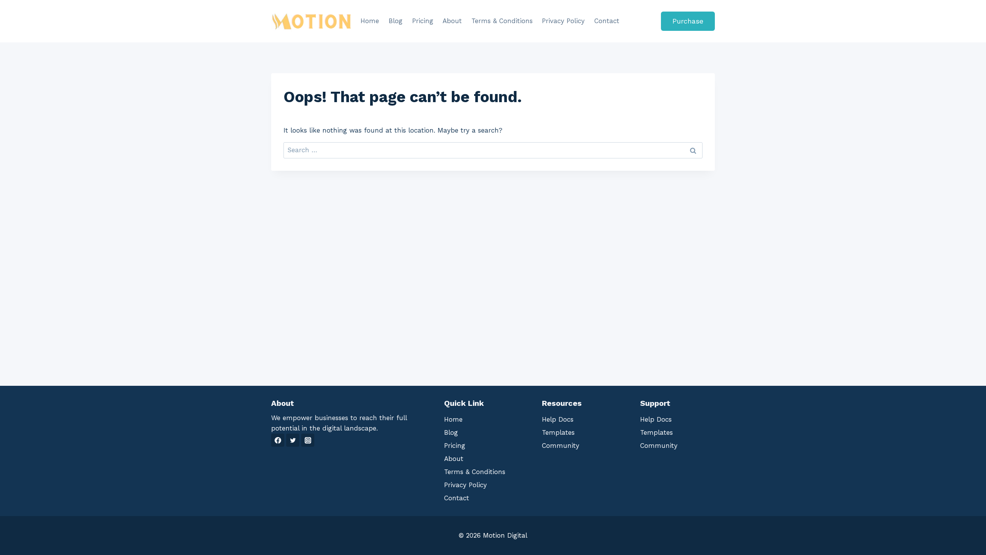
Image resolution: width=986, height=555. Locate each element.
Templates (558, 432)
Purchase (687, 21)
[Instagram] (307, 440)
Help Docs (557, 419)
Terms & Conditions (502, 21)
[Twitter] (292, 440)
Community (560, 445)
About (452, 21)
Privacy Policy (563, 21)
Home (370, 21)
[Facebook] (277, 440)
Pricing (422, 21)
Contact (606, 21)
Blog (395, 21)
